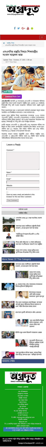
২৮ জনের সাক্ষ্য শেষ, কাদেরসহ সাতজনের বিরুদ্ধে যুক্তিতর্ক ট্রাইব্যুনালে (29, 285)
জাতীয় (9, 43)
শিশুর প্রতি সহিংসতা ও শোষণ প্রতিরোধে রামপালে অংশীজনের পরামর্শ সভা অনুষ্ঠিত (29, 243)
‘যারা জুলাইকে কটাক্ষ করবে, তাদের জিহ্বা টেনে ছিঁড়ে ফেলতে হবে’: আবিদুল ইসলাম (29, 353)
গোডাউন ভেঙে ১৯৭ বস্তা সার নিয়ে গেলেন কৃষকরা (29, 219)
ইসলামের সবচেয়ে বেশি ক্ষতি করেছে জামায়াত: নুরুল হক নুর (36, 294)
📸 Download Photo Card (11, 96)
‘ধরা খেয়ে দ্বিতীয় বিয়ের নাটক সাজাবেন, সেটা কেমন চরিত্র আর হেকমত (36, 323)
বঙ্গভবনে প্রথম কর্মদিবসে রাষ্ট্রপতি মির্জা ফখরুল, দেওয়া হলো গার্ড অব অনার (28, 227)
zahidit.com (39, 443)
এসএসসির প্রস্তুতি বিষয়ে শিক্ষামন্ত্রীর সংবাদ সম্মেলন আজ (20, 53)
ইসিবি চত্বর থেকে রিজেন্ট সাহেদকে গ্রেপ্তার (29, 332)
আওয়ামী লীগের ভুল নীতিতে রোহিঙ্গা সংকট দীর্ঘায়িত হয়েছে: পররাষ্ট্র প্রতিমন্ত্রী (36, 343)
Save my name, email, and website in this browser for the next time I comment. (21, 196)
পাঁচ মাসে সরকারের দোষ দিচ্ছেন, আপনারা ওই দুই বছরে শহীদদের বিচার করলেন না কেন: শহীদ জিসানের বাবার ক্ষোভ (29, 304)
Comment (10, 150)
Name (9, 172)
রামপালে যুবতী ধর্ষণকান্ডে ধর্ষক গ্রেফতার (28, 312)
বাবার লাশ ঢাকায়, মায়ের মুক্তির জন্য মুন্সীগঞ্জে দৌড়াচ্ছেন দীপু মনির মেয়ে (27, 251)
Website (9, 185)
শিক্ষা (12, 43)
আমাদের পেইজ (8, 361)
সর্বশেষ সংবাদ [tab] (23, 209)
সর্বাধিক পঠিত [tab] (23, 213)
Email (9, 179)
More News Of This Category (16, 259)
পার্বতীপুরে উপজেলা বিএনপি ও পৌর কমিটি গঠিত (27, 235)
